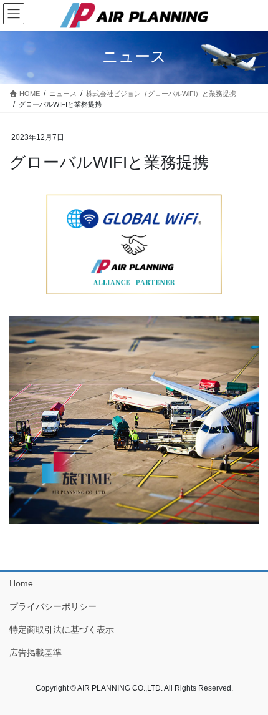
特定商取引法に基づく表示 (61, 630)
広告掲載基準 (35, 653)
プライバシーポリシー (53, 606)
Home (21, 583)
